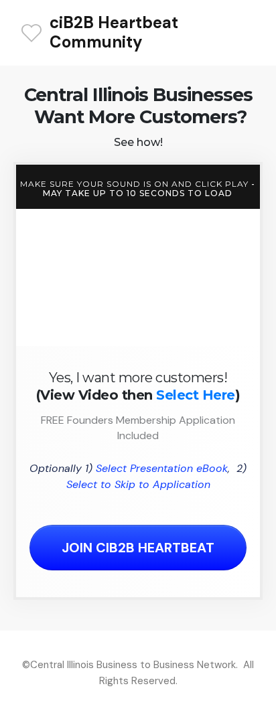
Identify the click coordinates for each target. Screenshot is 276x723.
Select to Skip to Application (138, 484)
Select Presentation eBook (162, 468)
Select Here (195, 395)
